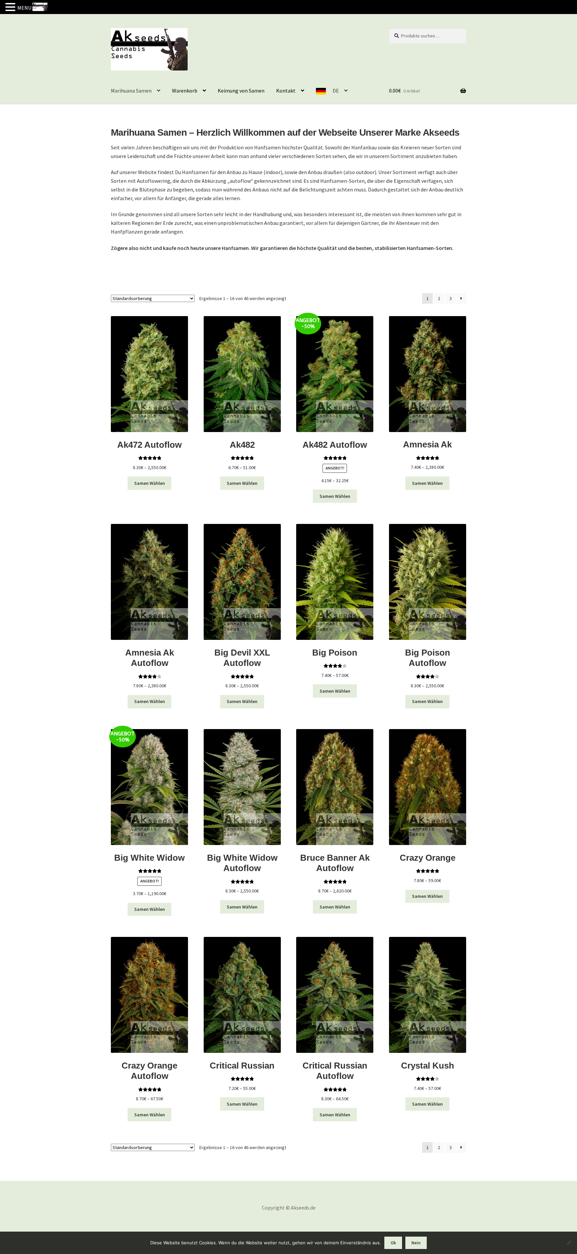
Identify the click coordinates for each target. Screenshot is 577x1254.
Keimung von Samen (241, 90)
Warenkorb (184, 90)
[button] (11, 7)
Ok (393, 1243)
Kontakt (286, 90)
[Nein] (568, 1242)
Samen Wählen (149, 483)
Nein (415, 1243)
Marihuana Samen (131, 90)
